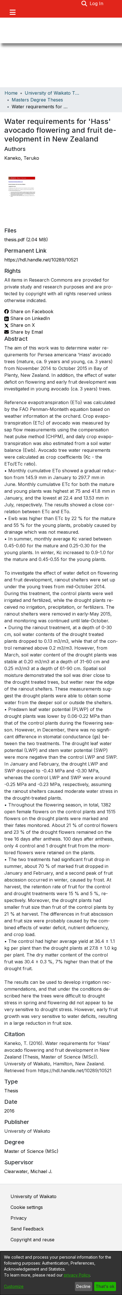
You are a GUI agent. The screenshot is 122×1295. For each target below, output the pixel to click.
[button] (84, 3)
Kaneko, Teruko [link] (21, 158)
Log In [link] (97, 3)
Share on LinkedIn (29, 318)
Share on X (22, 325)
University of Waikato (33, 1196)
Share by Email (26, 332)
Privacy (18, 1218)
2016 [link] (9, 1111)
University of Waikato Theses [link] (53, 93)
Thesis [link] (11, 1091)
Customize (14, 1286)
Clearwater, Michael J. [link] (28, 1171)
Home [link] (11, 93)
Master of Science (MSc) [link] (31, 1151)
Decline (83, 1286)
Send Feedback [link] (27, 1229)
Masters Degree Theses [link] (37, 100)
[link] (26, 239)
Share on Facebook (31, 311)
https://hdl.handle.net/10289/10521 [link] (41, 260)
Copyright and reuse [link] (32, 1239)
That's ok (105, 1286)
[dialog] (61, 1273)
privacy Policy (77, 1275)
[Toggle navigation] (12, 12)
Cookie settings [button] (26, 1207)
